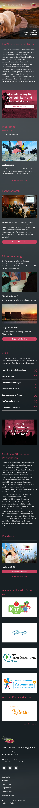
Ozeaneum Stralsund (11, 407)
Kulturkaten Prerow (10, 388)
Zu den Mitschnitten (19, 242)
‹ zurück (15, 180)
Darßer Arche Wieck (10, 401)
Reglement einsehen (19, 339)
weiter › (23, 180)
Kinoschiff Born (8, 376)
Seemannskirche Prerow (12, 395)
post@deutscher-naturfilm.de (13, 762)
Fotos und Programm (19, 571)
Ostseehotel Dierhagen (11, 382)
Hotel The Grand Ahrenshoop (14, 370)
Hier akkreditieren (19, 106)
